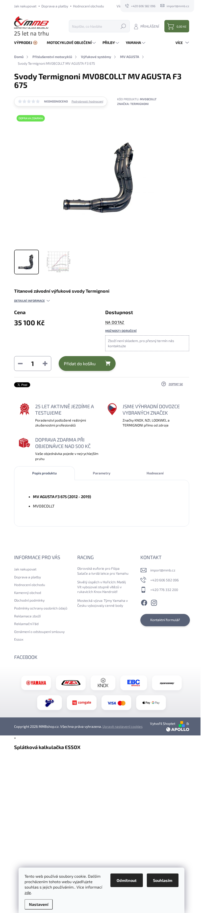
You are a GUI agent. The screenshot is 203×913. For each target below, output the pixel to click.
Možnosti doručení (121, 330)
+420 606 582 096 (164, 580)
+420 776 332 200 (164, 590)
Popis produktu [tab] (44, 473)
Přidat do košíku (80, 363)
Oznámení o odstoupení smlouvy (39, 631)
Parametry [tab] (101, 473)
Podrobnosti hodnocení (87, 101)
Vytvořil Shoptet (162, 723)
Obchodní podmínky (29, 600)
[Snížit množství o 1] (20, 363)
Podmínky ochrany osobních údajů (40, 608)
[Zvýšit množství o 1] (45, 363)
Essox (18, 639)
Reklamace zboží (27, 616)
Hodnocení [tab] (155, 473)
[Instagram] (154, 602)
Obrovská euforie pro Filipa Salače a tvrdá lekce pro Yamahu (102, 570)
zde (28, 892)
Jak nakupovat (25, 6)
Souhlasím (162, 880)
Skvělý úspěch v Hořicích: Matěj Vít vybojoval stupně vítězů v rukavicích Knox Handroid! (101, 587)
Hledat (123, 26)
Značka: (133, 103)
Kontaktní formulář (165, 620)
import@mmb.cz (162, 570)
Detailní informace (29, 300)
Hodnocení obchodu (88, 6)
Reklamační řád (26, 624)
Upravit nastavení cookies (122, 726)
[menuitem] (27, 42)
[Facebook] (144, 602)
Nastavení (38, 904)
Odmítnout (127, 880)
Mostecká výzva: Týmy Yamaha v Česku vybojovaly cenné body (102, 603)
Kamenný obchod (27, 592)
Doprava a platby (54, 6)
